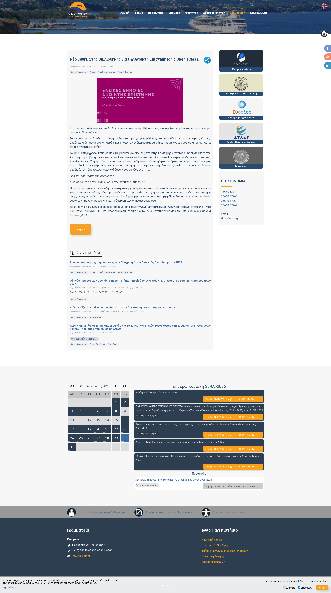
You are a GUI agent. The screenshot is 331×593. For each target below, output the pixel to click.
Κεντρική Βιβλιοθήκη (215, 545)
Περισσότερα (9, 587)
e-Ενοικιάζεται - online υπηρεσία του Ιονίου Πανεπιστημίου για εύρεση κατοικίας (123, 307)
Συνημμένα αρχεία (85, 338)
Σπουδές (174, 12)
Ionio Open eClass (86, 132)
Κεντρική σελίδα (212, 539)
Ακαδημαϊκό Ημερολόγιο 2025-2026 (156, 392)
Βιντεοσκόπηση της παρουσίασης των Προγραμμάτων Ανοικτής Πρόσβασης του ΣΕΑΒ (126, 262)
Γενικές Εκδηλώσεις (98, 344)
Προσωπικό (155, 12)
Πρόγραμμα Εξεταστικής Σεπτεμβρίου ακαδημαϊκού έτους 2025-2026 (173, 479)
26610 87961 (229, 200)
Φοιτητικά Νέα (95, 317)
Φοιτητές (191, 12)
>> (124, 385)
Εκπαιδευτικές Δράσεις (107, 72)
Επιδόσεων (306, 588)
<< (72, 385)
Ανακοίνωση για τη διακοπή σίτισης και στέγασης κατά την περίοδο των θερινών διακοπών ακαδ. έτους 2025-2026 (195, 426)
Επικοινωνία (258, 12)
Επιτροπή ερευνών (213, 562)
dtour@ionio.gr (230, 218)
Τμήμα (138, 12)
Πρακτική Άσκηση (213, 556)
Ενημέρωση (237, 12)
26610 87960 (229, 196)
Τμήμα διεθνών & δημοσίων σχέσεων (225, 550)
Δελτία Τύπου (113, 344)
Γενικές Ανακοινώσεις (79, 72)
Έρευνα (93, 72)
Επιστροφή (80, 229)
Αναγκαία (290, 588)
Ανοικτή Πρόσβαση (125, 72)
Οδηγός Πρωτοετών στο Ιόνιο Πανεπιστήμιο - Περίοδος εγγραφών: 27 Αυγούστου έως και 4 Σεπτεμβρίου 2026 (140, 282)
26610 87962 (229, 205)
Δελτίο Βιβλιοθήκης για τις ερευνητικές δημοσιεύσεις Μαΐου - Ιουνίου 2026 (179, 442)
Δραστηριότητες (214, 12)
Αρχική (124, 12)
